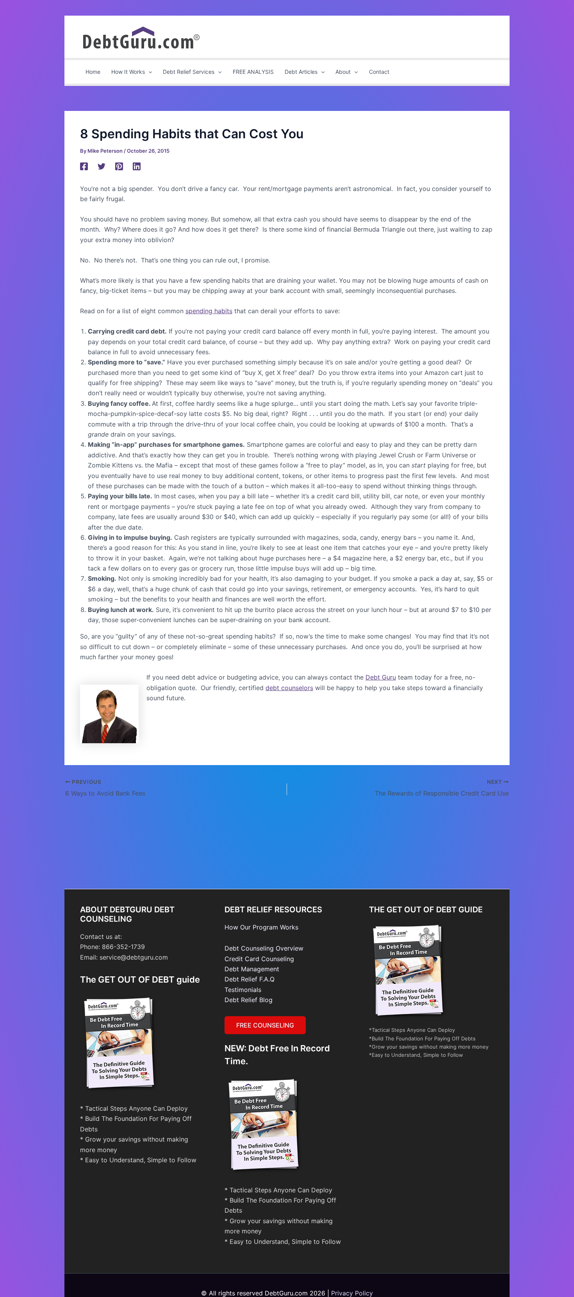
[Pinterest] (119, 166)
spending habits (208, 311)
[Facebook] (84, 166)
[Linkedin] (137, 166)
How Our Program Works (261, 927)
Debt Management (252, 969)
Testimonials (243, 990)
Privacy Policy (352, 1293)
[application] (148, 72)
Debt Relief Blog (249, 1000)
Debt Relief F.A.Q (250, 979)
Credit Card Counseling (259, 959)
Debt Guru (380, 677)
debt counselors (289, 688)
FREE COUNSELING (265, 1025)
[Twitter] (101, 166)
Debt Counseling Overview (264, 948)
